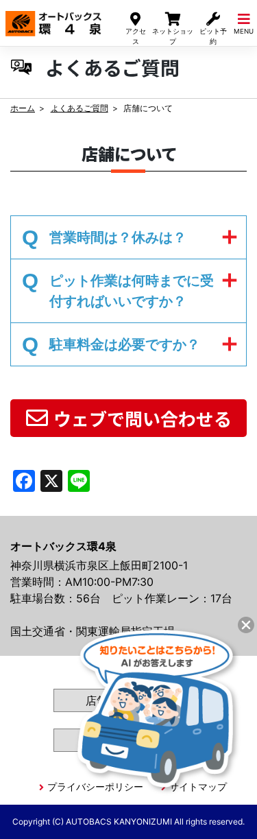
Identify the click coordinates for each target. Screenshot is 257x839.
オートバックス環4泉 (53, 19)
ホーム (22, 108)
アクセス (135, 36)
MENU (244, 31)
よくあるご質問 (79, 108)
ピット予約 (213, 36)
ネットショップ (172, 36)
